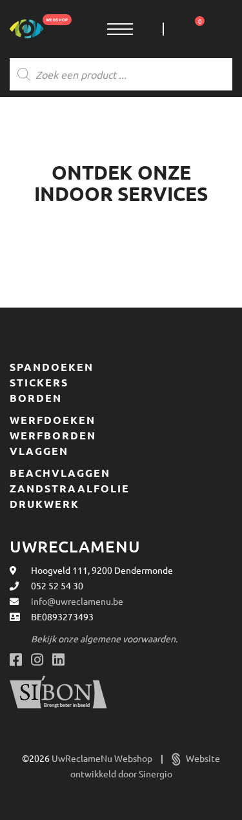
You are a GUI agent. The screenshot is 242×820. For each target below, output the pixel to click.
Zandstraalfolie (70, 488)
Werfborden (53, 435)
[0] (175, 29)
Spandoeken (52, 367)
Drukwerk (44, 504)
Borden (36, 398)
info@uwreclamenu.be (77, 601)
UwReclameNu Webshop (103, 758)
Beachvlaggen (60, 473)
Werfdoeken (53, 420)
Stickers (39, 382)
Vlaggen (39, 451)
